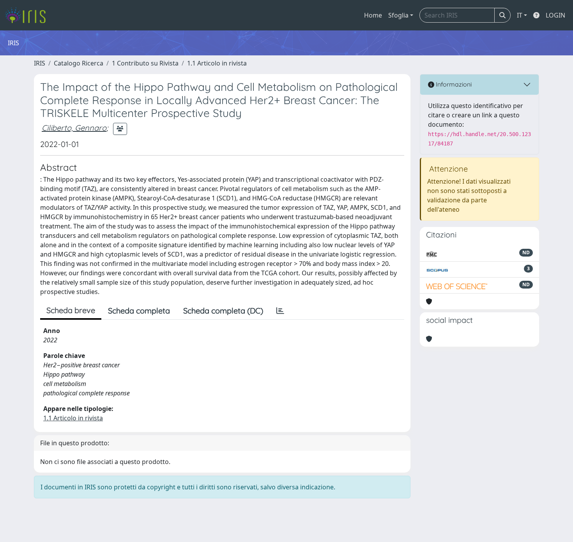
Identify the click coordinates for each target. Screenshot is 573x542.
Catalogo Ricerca (78, 63)
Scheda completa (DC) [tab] (223, 310)
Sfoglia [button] (398, 15)
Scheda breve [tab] (70, 310)
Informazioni (453, 84)
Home (373, 15)
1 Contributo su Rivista (145, 63)
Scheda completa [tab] (139, 310)
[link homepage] (28, 15)
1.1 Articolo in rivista (217, 63)
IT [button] (519, 15)
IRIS (39, 63)
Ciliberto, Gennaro (74, 128)
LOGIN (555, 15)
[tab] (280, 311)
